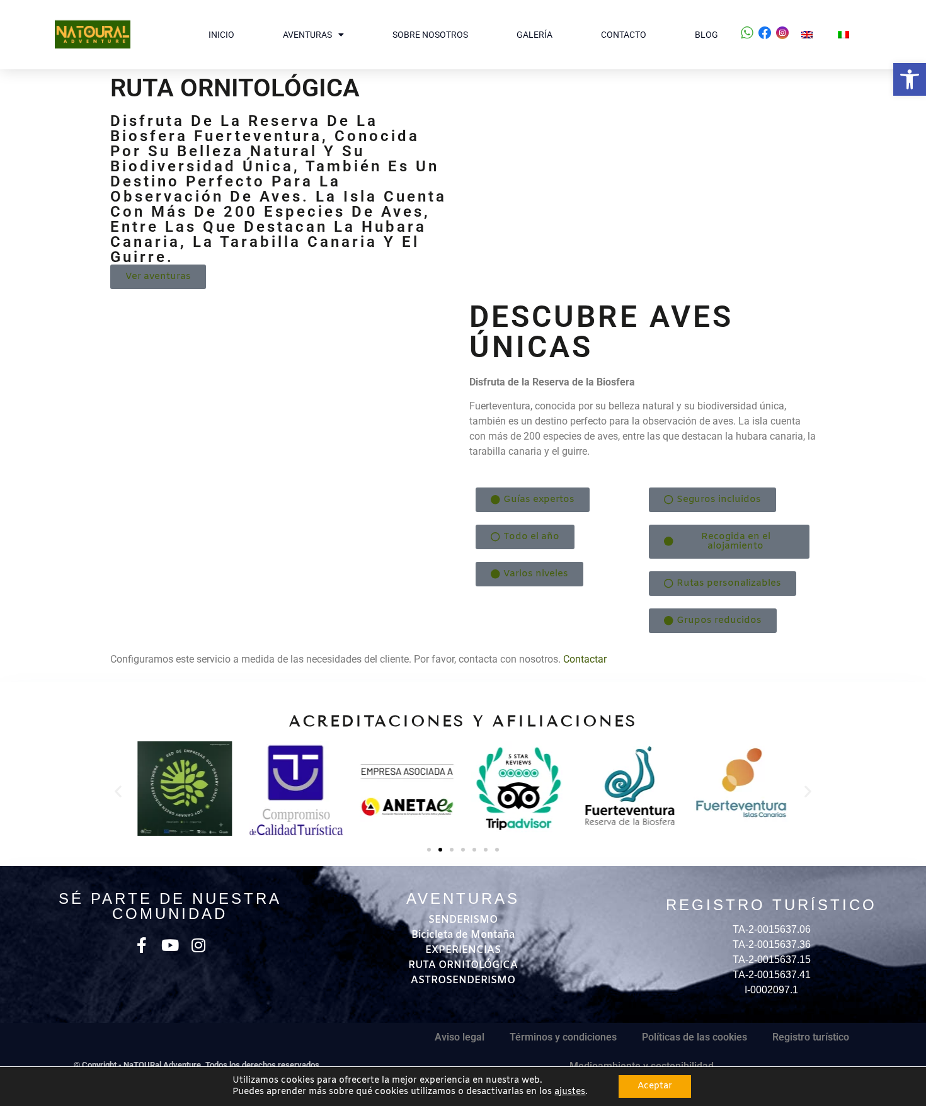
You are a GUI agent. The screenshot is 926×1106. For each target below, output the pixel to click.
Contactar (585, 659)
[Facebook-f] (141, 945)
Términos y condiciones (563, 1037)
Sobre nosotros (430, 35)
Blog (706, 35)
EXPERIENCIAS (463, 950)
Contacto (623, 35)
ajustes (569, 1092)
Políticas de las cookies (694, 1037)
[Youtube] (170, 945)
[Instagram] (198, 945)
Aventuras (307, 35)
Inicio (221, 35)
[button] (909, 79)
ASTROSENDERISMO (463, 980)
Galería (534, 35)
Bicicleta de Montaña (463, 935)
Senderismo (463, 919)
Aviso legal (459, 1037)
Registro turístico (810, 1037)
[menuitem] (807, 35)
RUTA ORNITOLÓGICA (463, 965)
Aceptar (654, 1086)
